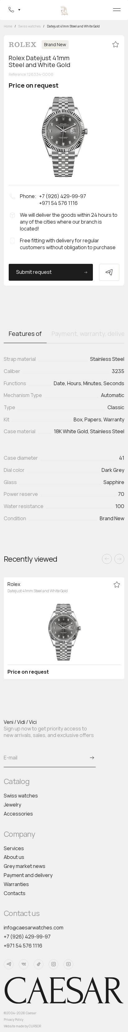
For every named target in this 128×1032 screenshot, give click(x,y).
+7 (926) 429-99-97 (27, 936)
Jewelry (12, 804)
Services (14, 848)
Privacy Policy (13, 1019)
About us (14, 857)
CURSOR (35, 1026)
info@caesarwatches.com (33, 927)
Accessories (18, 813)
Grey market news (24, 866)
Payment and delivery (28, 875)
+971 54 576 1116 (23, 945)
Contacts (14, 893)
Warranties (16, 884)
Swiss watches (21, 795)
